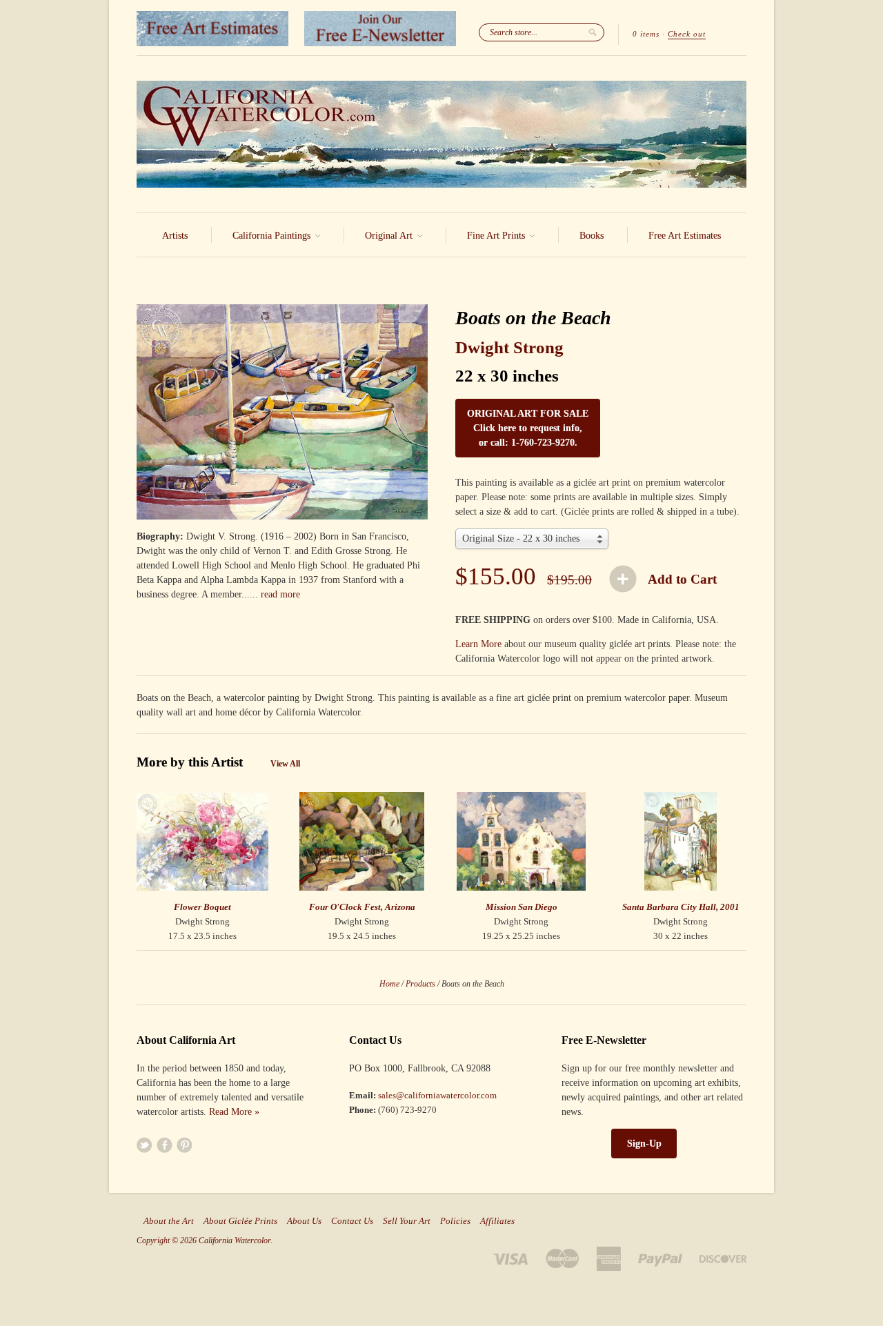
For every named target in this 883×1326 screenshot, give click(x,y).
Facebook (164, 1145)
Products (420, 984)
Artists (175, 235)
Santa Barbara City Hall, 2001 (681, 907)
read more (280, 594)
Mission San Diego (521, 907)
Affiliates (497, 1221)
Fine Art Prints (497, 235)
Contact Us (352, 1221)
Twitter (144, 1145)
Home (389, 984)
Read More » (234, 1112)
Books (591, 235)
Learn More (478, 644)
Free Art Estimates (684, 235)
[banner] (441, 134)
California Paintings (272, 235)
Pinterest (184, 1145)
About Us (304, 1221)
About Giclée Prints (240, 1221)
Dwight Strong (509, 347)
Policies (455, 1221)
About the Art (168, 1221)
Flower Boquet (202, 907)
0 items (646, 34)
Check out (687, 34)
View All (285, 764)
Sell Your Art (406, 1221)
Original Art (390, 235)
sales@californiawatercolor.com (437, 1095)
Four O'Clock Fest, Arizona (362, 907)
